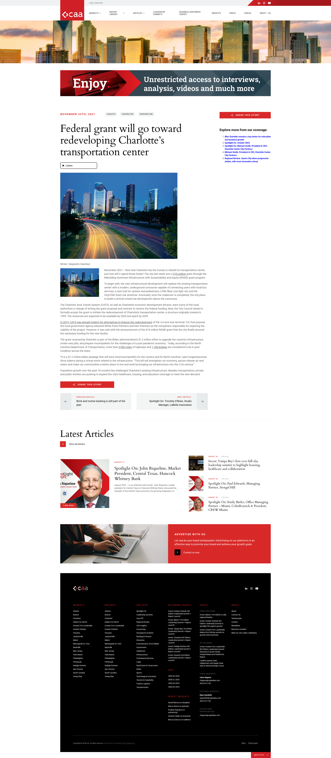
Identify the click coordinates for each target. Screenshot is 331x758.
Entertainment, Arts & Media (147, 644)
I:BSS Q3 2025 (173, 687)
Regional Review (142, 622)
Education (140, 640)
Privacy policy (253, 743)
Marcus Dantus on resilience (179, 720)
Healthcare (140, 651)
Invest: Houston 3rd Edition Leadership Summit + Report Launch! (179, 657)
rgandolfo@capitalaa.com (210, 698)
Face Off (139, 618)
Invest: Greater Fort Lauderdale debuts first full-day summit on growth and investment (212, 632)
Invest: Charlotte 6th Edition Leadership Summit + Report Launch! (179, 640)
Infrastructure (146, 114)
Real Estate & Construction (147, 665)
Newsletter (235, 626)
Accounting (141, 629)
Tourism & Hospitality (144, 680)
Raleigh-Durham (79, 665)
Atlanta (76, 611)
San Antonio (78, 669)
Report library (113, 13)
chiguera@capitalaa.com (210, 680)
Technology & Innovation (146, 676)
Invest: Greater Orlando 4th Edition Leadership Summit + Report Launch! (179, 613)
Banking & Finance (143, 636)
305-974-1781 (205, 683)
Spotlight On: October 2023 (237, 143)
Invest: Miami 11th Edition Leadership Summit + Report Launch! (179, 622)
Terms (243, 743)
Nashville (76, 647)
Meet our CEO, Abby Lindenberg (244, 633)
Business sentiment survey (190, 13)
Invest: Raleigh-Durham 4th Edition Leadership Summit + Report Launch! (179, 649)
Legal (138, 662)
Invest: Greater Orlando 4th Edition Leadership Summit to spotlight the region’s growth (211, 623)
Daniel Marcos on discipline (179, 703)
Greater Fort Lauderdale (82, 626)
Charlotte (111, 114)
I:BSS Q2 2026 (173, 676)
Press (232, 13)
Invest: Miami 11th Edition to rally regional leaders (213, 616)
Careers (234, 622)
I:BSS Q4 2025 (173, 683)
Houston (76, 633)
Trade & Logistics (143, 684)
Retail (138, 669)
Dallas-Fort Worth (80, 622)
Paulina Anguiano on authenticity (176, 711)
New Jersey (77, 651)
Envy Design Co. (129, 743)
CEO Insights (141, 626)
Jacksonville (78, 636)
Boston (76, 615)
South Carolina (79, 673)
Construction (127, 114)
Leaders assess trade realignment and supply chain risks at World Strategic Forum (212, 663)
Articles (137, 13)
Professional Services (144, 658)
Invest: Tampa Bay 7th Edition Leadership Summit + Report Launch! (180, 631)
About (263, 13)
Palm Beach (78, 655)
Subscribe (99, 3)
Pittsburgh (77, 662)
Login (91, 3)
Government (141, 647)
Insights (216, 13)
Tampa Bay (77, 676)
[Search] (270, 13)
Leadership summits (159, 13)
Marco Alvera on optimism (178, 706)
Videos (247, 13)
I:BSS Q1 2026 (173, 680)
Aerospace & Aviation (144, 633)
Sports (139, 673)
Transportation (142, 687)
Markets (94, 13)
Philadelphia (78, 658)
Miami (75, 640)
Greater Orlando (79, 629)
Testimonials (236, 618)
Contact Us (235, 615)
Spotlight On (141, 611)
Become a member (238, 629)
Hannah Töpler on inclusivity (179, 716)
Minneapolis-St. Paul (81, 644)
